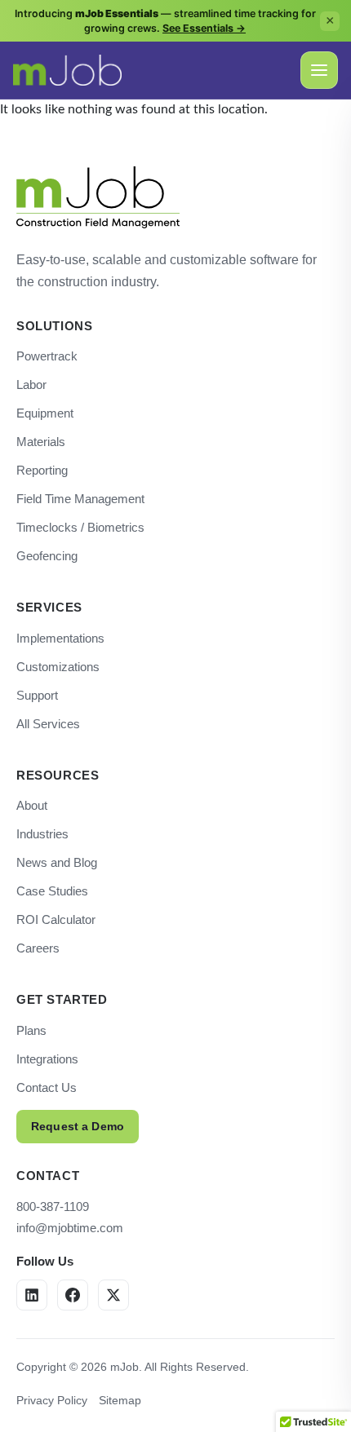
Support (37, 695)
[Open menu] (319, 70)
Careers (38, 948)
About (31, 805)
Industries (42, 834)
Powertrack (47, 356)
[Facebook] (72, 1295)
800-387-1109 (52, 1206)
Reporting (42, 470)
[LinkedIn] (31, 1295)
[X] (113, 1295)
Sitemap (120, 1400)
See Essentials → (204, 28)
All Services (48, 724)
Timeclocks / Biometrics (80, 527)
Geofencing (47, 556)
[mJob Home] (98, 197)
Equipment (44, 413)
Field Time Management (80, 499)
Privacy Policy (51, 1400)
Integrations (47, 1059)
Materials (40, 442)
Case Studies (52, 891)
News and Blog (56, 862)
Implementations (60, 638)
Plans (31, 1030)
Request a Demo (77, 1126)
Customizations (58, 667)
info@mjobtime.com (69, 1228)
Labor (31, 384)
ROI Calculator (56, 919)
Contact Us (46, 1087)
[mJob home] (67, 70)
